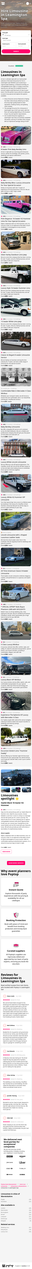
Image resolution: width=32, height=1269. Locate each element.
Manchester (4, 1210)
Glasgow (3, 1221)
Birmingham (4, 1212)
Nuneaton (4, 1201)
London (3, 1208)
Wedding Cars (5, 1227)
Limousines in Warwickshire (19, 1186)
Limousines (4, 1186)
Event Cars (23, 1184)
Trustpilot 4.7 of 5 (22, 1266)
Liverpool (3, 1216)
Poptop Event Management (8, 1184)
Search (21, 3)
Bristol (3, 1214)
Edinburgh (4, 1218)
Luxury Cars (4, 1231)
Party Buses (4, 1229)
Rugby (3, 1199)
